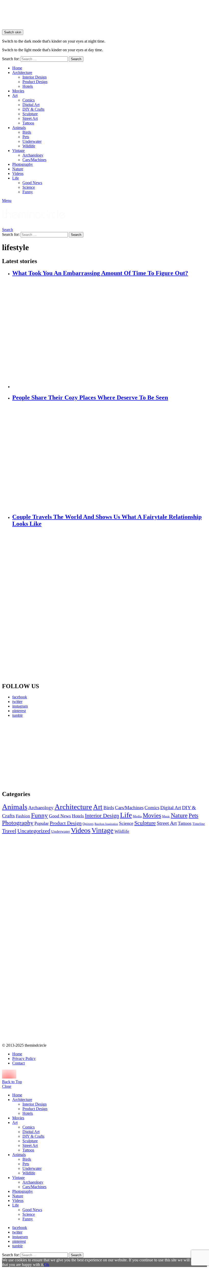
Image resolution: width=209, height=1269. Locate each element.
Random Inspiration (106, 824)
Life (15, 178)
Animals (19, 127)
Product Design (34, 82)
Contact (18, 1063)
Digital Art (31, 104)
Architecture (22, 72)
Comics (28, 100)
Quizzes (88, 824)
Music (166, 816)
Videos (17, 173)
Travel (9, 831)
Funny (27, 192)
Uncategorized (33, 831)
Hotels (27, 86)
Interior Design (34, 77)
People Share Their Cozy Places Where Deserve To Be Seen (90, 397)
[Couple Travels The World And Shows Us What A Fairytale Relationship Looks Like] (109, 605)
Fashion (23, 816)
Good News (32, 183)
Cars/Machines (34, 160)
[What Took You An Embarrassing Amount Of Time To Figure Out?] (109, 333)
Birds (26, 132)
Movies (18, 91)
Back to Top (12, 1082)
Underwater (32, 141)
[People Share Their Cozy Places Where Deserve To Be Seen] (109, 457)
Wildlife (28, 146)
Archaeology (32, 155)
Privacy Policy (24, 1058)
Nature (17, 169)
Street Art (30, 118)
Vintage (18, 150)
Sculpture (30, 114)
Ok (46, 1264)
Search (76, 59)
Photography (22, 164)
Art (15, 95)
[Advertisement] (34, 754)
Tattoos (28, 123)
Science (28, 187)
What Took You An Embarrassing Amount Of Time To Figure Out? (100, 273)
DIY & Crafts (33, 109)
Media (137, 816)
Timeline (198, 824)
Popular (41, 823)
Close (6, 1086)
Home (17, 68)
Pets (25, 137)
